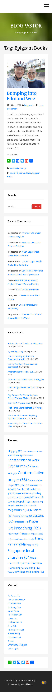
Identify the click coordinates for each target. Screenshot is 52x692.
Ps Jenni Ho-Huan (16, 629)
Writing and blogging (30, 571)
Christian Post (14, 637)
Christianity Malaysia (17, 644)
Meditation (31, 506)
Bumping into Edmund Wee (22, 95)
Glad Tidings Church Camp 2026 (23, 387)
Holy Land (18, 497)
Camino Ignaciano (23, 455)
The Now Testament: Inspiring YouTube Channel (22, 417)
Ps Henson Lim (15, 614)
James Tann (13, 610)
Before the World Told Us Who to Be (26, 343)
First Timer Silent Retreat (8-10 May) (25, 407)
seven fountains (26, 539)
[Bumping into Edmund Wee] (26, 73)
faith (12, 489)
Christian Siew (14, 603)
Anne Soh (12, 626)
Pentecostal (21, 521)
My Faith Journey (15, 351)
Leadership (36, 502)
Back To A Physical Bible (27, 289)
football (34, 489)
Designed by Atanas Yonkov (19, 680)
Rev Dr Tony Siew (16, 599)
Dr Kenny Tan (14, 607)
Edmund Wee (25, 173)
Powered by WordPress (20, 684)
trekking (32, 567)
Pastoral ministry (18, 168)
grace (22, 493)
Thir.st (11, 641)
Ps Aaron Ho (14, 595)
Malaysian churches (17, 506)
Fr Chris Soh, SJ (15, 622)
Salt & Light (13, 648)
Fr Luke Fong (14, 633)
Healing (31, 493)
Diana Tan (12, 618)
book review (28, 451)
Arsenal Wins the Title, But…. (21, 371)
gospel (13, 493)
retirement (16, 533)
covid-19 (14, 173)
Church (23, 466)
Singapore (31, 545)
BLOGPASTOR (26, 25)
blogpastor (29, 105)
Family (23, 489)
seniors (15, 539)
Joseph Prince (34, 497)
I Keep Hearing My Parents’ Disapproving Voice (21, 357)
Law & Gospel (18, 501)
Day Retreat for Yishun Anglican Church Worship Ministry (23, 396)
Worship (12, 572)
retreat (29, 534)
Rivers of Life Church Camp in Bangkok (26, 379)
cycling (25, 485)
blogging (15, 451)
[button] (46, 6)
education (36, 485)
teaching (18, 567)
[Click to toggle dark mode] (44, 682)
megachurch (19, 510)
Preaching (27, 528)
